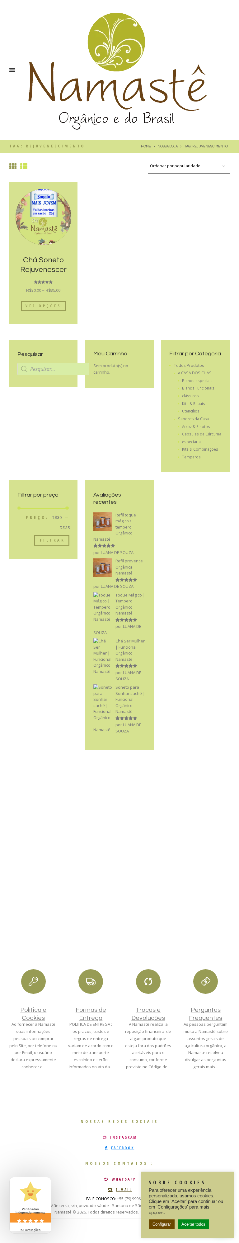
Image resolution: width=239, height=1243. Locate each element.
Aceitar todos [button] (193, 1224)
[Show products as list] (23, 166)
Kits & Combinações (200, 449)
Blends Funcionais (198, 387)
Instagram (123, 1137)
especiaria (191, 441)
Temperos (191, 456)
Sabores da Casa (193, 418)
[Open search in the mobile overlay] (53, 369)
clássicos (190, 395)
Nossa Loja (167, 146)
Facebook (122, 1148)
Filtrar (52, 540)
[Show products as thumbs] (12, 166)
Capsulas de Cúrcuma (201, 433)
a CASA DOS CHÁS (195, 373)
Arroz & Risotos (196, 426)
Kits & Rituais (193, 403)
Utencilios (190, 410)
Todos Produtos (189, 365)
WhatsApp (124, 1179)
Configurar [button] (161, 1224)
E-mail (124, 1189)
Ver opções (43, 305)
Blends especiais (197, 380)
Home (146, 146)
